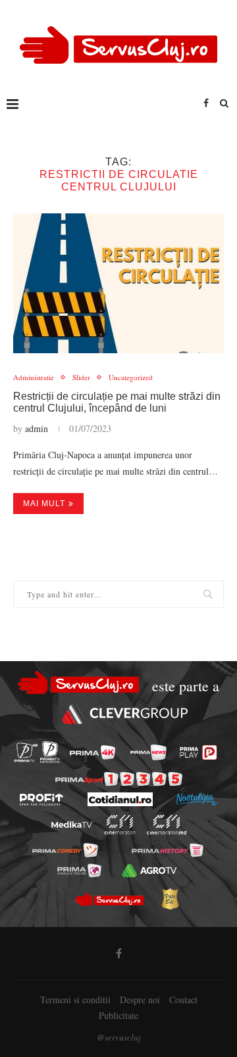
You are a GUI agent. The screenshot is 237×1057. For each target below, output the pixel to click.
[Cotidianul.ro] (120, 799)
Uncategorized (131, 377)
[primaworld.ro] (79, 870)
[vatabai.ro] (170, 899)
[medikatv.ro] (71, 825)
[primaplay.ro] (198, 752)
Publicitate (118, 1015)
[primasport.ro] (118, 779)
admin (36, 428)
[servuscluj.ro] (108, 898)
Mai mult (44, 503)
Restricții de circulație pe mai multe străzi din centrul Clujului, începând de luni (117, 402)
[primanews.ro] (148, 752)
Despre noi (140, 999)
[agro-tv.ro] (149, 870)
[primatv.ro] (26, 752)
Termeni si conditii (75, 999)
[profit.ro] (41, 800)
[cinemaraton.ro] (120, 824)
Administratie (33, 377)
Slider (81, 377)
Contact (183, 999)
